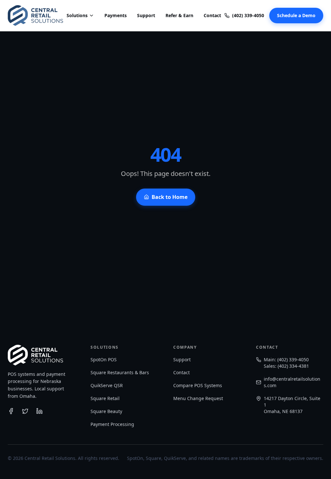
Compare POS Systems (197, 385)
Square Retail (105, 398)
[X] (25, 411)
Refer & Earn (179, 15)
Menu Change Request (198, 398)
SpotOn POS (104, 359)
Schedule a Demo (296, 15)
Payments (115, 15)
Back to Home (169, 197)
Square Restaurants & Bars (120, 372)
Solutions (77, 15)
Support (146, 15)
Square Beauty (106, 411)
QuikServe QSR (107, 385)
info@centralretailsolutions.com (292, 382)
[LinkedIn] (39, 411)
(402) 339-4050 (248, 15)
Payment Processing (112, 424)
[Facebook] (11, 411)
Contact (212, 15)
